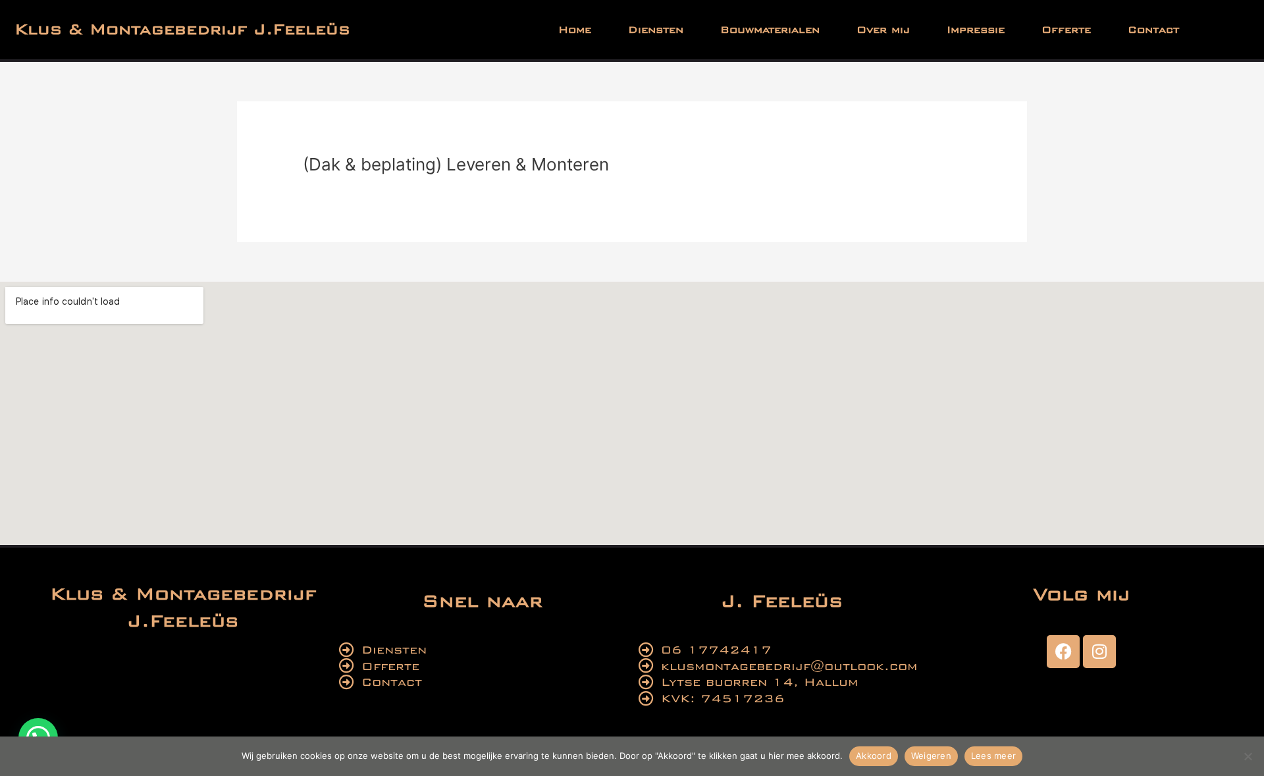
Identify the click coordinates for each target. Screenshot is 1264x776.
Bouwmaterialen (770, 30)
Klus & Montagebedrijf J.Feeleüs (182, 29)
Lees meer (993, 755)
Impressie (976, 30)
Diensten (655, 30)
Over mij (883, 30)
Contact (1153, 30)
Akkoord (873, 755)
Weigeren (931, 755)
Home (574, 30)
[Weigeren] (1247, 756)
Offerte (1066, 30)
